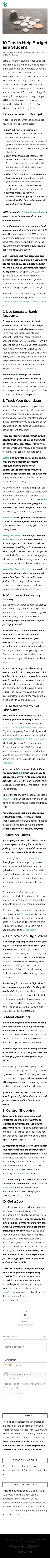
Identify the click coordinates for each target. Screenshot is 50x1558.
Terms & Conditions (16, 1546)
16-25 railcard (34, 858)
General (13, 52)
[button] (46, 4)
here (20, 904)
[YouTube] (25, 1552)
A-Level (6, 52)
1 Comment (14, 55)
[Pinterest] (31, 1552)
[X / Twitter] (22, 1552)
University (19, 52)
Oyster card (24, 914)
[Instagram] (28, 1552)
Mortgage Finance (19, 1375)
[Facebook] (19, 1552)
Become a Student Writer (25, 1548)
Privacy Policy (34, 1546)
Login (44, 1336)
